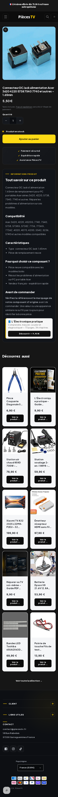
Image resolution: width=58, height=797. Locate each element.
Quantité (7, 114)
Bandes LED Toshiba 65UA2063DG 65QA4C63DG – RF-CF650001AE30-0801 (14, 646)
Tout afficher (29, 681)
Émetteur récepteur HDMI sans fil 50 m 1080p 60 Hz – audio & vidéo (42, 523)
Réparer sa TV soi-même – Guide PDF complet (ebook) (14, 585)
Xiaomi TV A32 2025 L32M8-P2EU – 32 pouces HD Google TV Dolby (14, 523)
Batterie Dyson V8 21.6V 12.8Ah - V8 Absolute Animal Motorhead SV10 (43, 585)
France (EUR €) (27, 767)
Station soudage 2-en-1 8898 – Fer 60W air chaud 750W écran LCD (41, 462)
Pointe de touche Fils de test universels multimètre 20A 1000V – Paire (43, 646)
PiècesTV (19, 788)
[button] (5, 17)
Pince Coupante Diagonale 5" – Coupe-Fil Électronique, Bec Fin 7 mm (14, 401)
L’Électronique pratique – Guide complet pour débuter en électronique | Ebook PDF (42, 401)
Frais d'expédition (24, 107)
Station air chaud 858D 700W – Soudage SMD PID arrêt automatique (14, 462)
